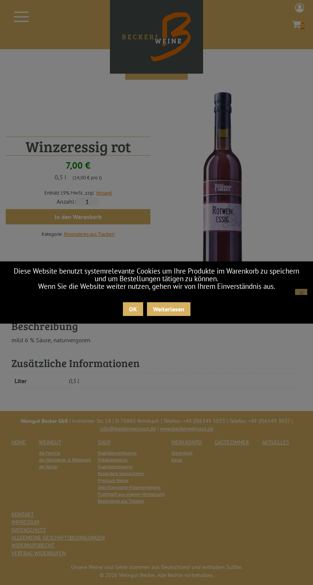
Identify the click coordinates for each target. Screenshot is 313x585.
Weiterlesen (168, 309)
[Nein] (301, 292)
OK (133, 309)
